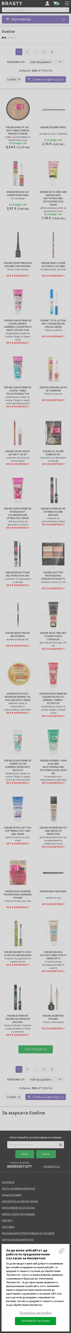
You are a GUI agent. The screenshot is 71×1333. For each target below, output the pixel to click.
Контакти (8, 1182)
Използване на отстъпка (18, 1207)
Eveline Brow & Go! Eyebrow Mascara (18, 193)
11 (44, 51)
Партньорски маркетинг (18, 1239)
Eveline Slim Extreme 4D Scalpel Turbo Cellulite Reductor (17, 390)
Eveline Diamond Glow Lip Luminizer (53, 389)
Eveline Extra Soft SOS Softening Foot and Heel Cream (17, 831)
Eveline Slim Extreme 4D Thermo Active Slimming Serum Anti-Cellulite (17, 765)
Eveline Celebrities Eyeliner (53, 1017)
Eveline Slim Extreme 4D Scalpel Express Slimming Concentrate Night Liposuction (17, 325)
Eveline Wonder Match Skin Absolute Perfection (53, 831)
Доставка (8, 1227)
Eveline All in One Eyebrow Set (53, 453)
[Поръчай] (55, 3)
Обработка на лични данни (20, 1201)
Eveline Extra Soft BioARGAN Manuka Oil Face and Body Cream (18, 697)
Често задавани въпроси (18, 1188)
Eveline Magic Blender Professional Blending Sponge (18, 894)
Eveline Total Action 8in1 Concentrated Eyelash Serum (53, 323)
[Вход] (47, 3)
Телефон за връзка (19, 1164)
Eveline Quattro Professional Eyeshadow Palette (53, 575)
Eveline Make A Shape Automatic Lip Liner (53, 264)
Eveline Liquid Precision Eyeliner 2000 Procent (18, 264)
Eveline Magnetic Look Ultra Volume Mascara (17, 953)
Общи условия (11, 1195)
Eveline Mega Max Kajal (53, 891)
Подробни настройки (35, 1313)
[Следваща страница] (52, 51)
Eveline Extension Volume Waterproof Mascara (17, 1019)
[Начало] (4, 38)
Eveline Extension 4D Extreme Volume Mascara (53, 512)
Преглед (7, 1220)
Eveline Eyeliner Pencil (53, 127)
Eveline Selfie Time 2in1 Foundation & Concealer (53, 636)
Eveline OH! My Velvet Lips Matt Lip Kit (17, 453)
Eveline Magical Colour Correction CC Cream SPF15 (53, 955)
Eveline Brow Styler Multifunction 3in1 (18, 574)
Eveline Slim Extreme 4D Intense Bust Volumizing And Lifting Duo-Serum (17, 513)
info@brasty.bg (52, 1166)
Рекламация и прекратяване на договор (28, 1233)
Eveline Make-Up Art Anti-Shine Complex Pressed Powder (17, 130)
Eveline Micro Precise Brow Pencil (17, 634)
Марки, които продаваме (18, 1214)
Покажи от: (16, 62)
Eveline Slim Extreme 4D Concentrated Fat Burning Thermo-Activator (53, 698)
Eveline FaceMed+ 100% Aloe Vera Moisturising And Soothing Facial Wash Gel (53, 767)
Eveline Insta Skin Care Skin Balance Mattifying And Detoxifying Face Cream (53, 198)
